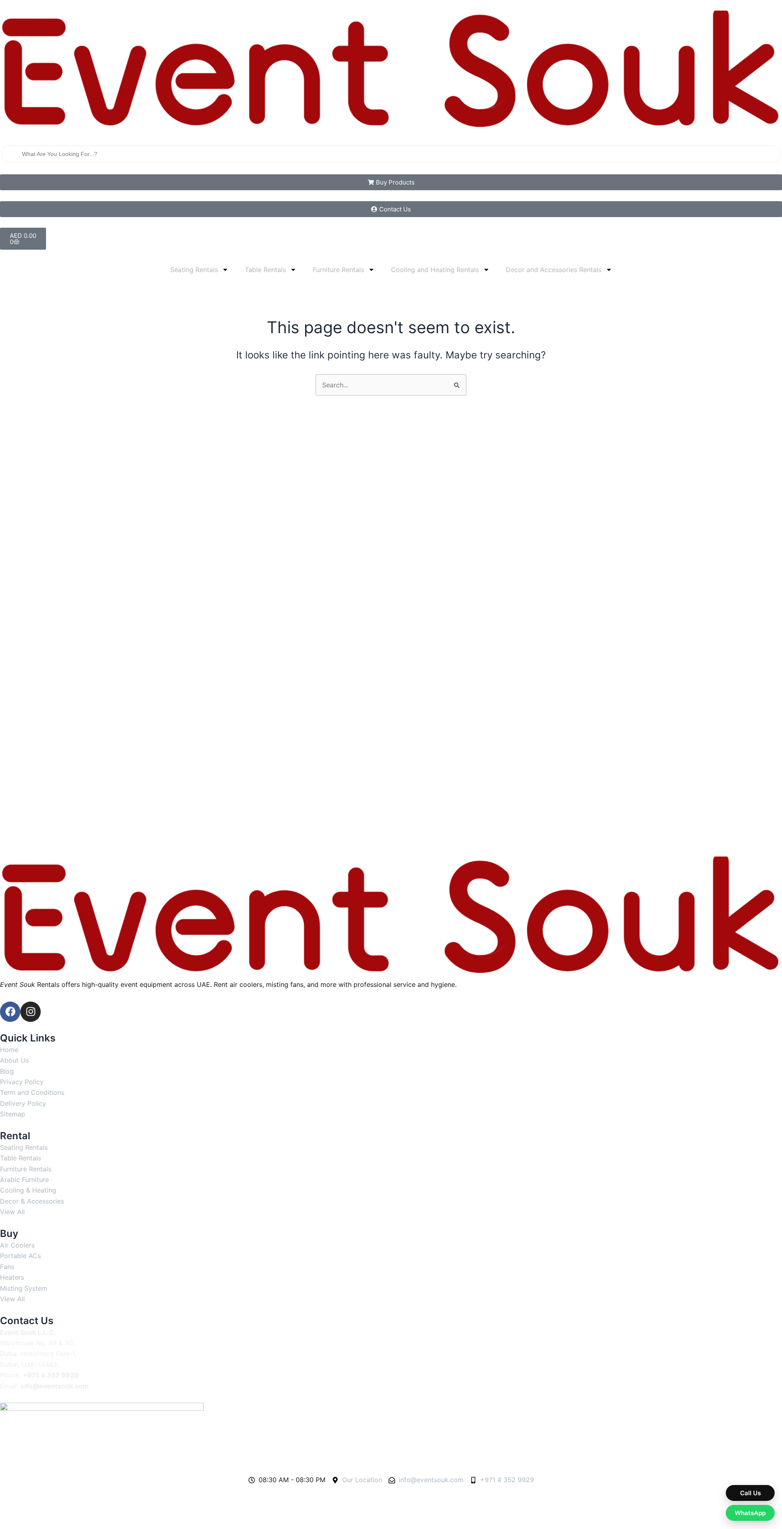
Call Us (750, 1493)
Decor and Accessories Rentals (554, 270)
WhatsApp (750, 1513)
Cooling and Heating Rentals (435, 270)
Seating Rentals (194, 270)
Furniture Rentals (338, 270)
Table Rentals (265, 270)
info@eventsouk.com (54, 1386)
